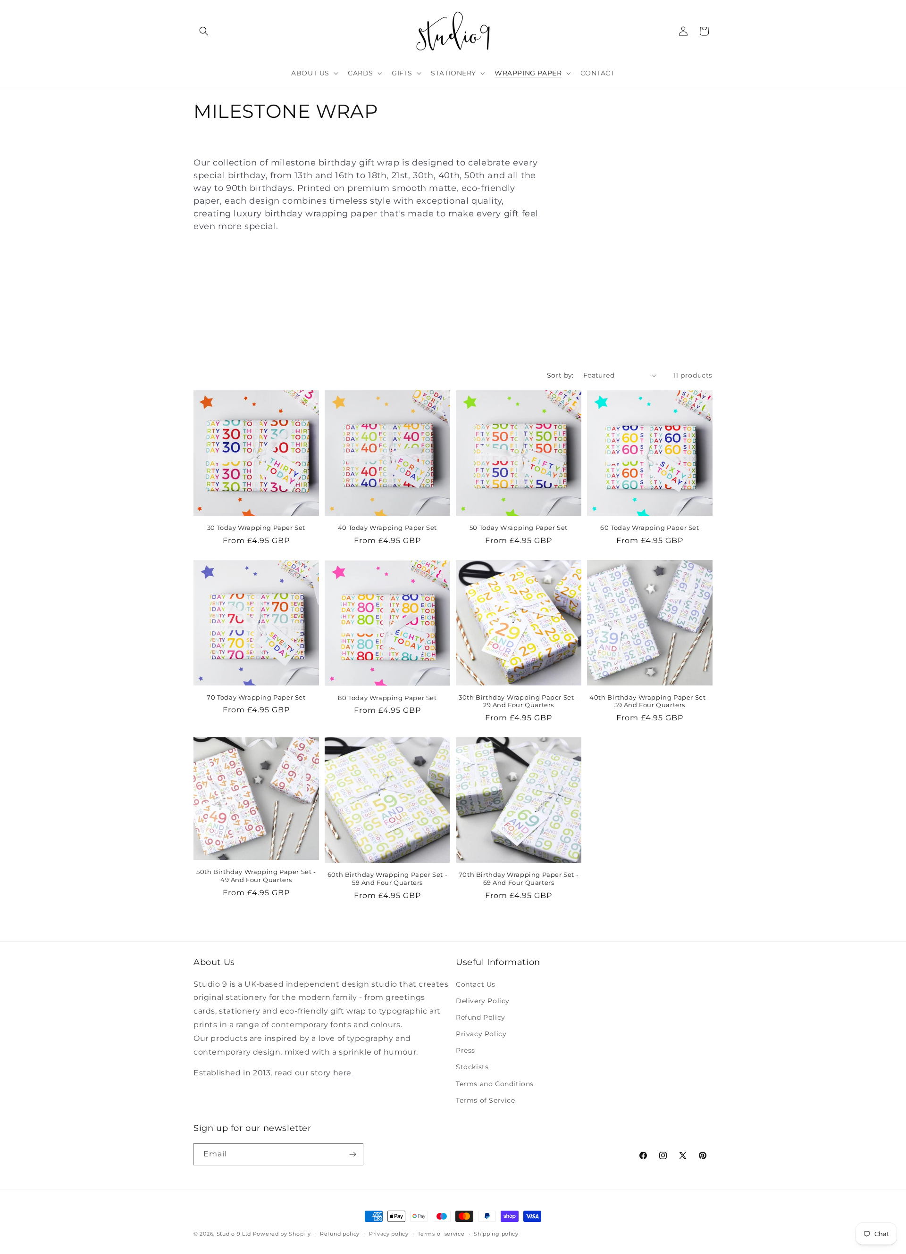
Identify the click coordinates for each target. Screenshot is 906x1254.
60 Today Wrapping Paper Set (649, 527)
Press (465, 1050)
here (342, 1072)
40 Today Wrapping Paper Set (387, 527)
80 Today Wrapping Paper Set (387, 697)
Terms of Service (485, 1100)
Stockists (472, 1067)
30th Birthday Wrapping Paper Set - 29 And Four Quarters (518, 701)
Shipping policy (496, 1233)
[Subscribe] (352, 1154)
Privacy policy (389, 1233)
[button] (203, 31)
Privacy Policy (481, 1034)
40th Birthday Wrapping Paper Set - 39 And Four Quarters (649, 701)
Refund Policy (480, 1017)
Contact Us (475, 984)
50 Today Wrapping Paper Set (519, 527)
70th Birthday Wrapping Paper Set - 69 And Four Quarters (519, 878)
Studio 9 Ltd (234, 1233)
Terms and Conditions (495, 1084)
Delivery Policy (483, 1001)
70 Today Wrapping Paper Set (256, 697)
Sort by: (560, 375)
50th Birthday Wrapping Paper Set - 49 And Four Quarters (256, 875)
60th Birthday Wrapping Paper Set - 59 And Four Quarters (387, 878)
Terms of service (441, 1233)
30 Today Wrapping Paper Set (256, 527)
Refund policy (340, 1233)
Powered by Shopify (282, 1233)
